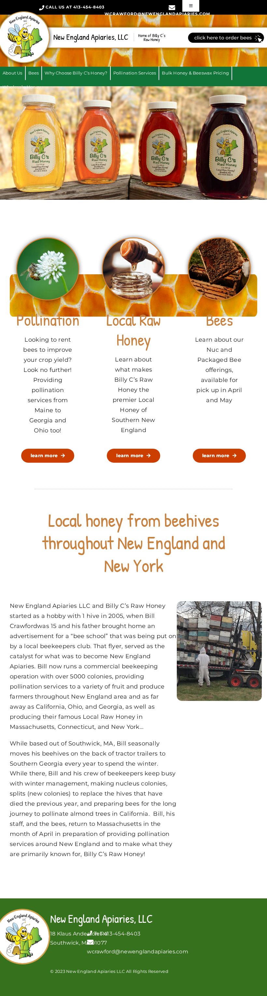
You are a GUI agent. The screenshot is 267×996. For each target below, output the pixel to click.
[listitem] (226, 37)
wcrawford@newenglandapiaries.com (157, 13)
